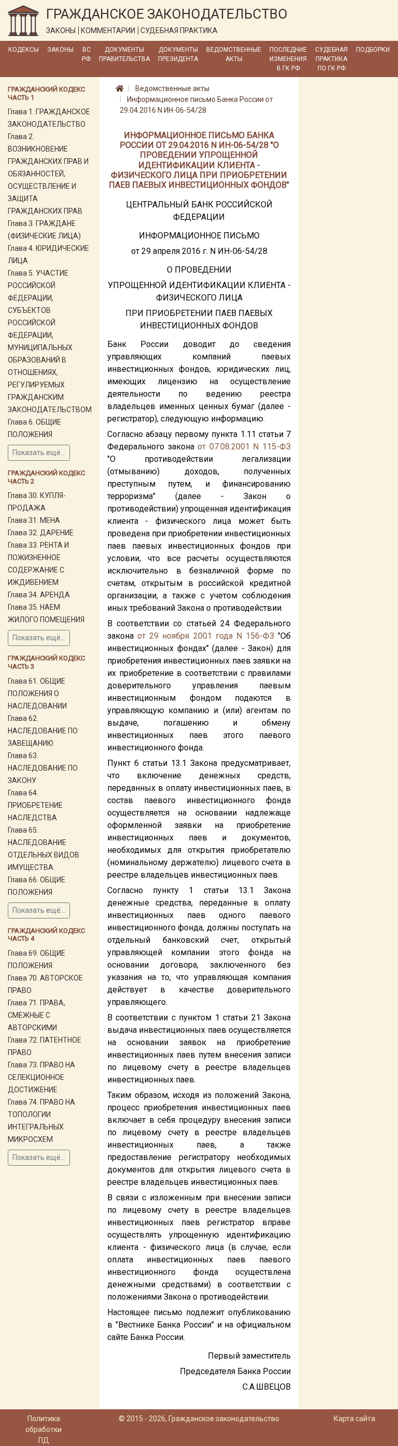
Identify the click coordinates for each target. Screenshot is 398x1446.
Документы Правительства (124, 54)
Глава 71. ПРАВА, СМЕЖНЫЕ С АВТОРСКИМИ (36, 1015)
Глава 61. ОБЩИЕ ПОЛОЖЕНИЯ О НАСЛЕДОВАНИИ (37, 693)
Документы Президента (178, 54)
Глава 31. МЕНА (34, 520)
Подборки (373, 49)
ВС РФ (86, 54)
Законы (60, 49)
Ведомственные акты (233, 54)
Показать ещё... (38, 452)
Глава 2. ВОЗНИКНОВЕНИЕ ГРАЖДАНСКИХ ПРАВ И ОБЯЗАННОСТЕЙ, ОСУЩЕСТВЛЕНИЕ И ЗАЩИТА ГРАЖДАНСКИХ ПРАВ (48, 173)
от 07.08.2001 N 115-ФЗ (244, 446)
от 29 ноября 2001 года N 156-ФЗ (205, 636)
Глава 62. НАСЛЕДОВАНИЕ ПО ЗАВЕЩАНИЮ (43, 730)
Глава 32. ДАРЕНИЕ (41, 533)
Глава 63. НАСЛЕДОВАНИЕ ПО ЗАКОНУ (43, 768)
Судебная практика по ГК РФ (331, 59)
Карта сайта (354, 1418)
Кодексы (23, 49)
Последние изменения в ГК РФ (288, 59)
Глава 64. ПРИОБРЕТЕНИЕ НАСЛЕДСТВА (35, 805)
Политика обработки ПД (43, 1429)
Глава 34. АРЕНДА (39, 595)
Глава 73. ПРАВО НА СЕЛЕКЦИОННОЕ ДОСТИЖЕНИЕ (41, 1077)
